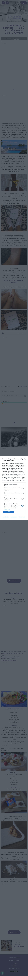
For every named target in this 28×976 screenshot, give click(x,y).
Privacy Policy (22, 517)
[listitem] (14, 485)
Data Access (14, 517)
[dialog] (14, 488)
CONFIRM (8, 511)
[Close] (25, 459)
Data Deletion (6, 517)
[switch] (22, 488)
